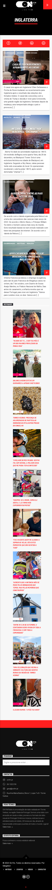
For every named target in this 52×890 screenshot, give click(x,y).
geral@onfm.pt (12, 789)
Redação (7, 81)
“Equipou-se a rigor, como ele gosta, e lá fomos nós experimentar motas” (25, 502)
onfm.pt (10, 780)
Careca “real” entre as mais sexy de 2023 (27, 195)
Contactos (42, 869)
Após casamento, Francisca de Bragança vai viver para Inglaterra (26, 256)
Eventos (20, 869)
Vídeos (30, 869)
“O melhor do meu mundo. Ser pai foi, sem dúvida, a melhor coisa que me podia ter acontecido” (26, 463)
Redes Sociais (31, 53)
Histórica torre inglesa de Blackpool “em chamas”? (27, 130)
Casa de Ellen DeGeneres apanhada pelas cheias (26, 66)
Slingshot (7, 866)
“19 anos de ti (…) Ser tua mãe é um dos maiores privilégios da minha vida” (26, 343)
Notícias (26, 117)
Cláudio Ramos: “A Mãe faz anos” (26, 710)
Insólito (7, 117)
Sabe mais (7, 827)
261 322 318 (11, 784)
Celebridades (9, 53)
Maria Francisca (9, 210)
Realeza (30, 243)
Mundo (20, 53)
